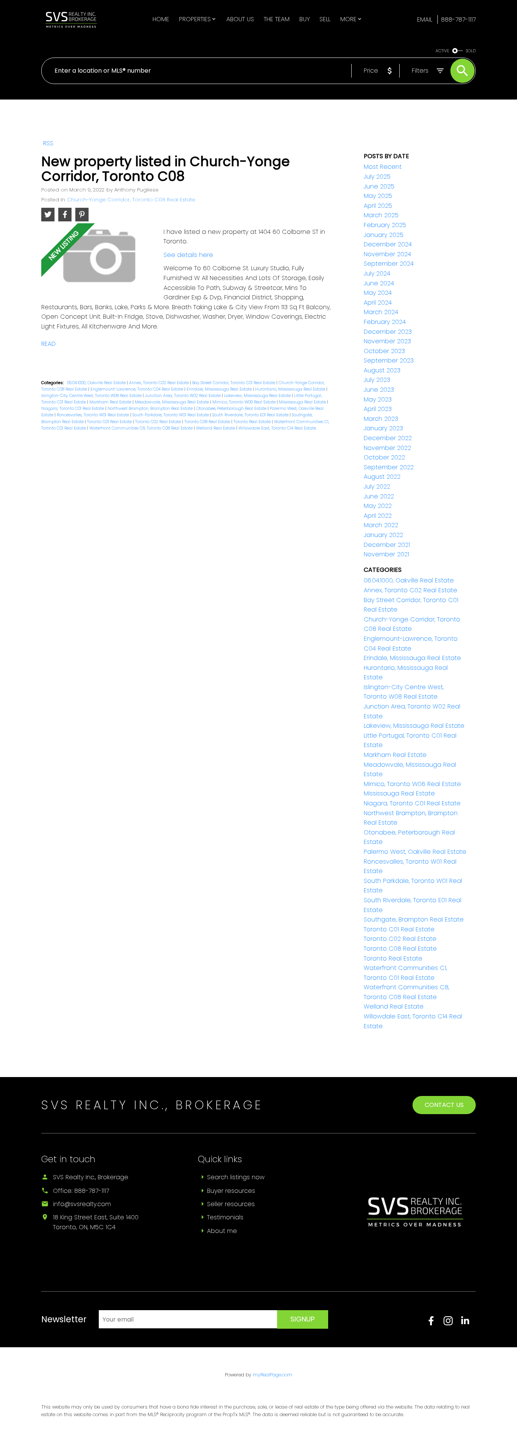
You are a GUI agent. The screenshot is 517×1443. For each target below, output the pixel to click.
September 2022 (389, 467)
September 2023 (389, 360)
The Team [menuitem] (277, 19)
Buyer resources (231, 1190)
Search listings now (236, 1177)
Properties (195, 19)
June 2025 (379, 186)
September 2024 (389, 263)
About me (222, 1231)
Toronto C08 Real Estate (207, 422)
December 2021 (387, 544)
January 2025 (383, 234)
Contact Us (444, 1105)
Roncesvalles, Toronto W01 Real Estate (93, 415)
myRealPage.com (272, 1374)
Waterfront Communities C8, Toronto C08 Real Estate (141, 428)
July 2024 (377, 273)
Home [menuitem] (161, 19)
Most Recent (383, 166)
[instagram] (452, 1323)
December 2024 (388, 244)
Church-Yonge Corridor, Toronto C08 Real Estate (131, 199)
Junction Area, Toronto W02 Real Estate (183, 395)
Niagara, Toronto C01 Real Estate (73, 408)
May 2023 (378, 399)
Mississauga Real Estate (303, 402)
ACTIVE (442, 51)
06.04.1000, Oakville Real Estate (97, 383)
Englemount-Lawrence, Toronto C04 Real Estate (137, 389)
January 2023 (383, 428)
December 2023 (388, 331)
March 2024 (381, 312)
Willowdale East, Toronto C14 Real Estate (277, 428)
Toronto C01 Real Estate (110, 422)
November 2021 (386, 554)
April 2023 (378, 409)
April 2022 (378, 515)
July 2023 (377, 379)
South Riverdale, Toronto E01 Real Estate (251, 415)
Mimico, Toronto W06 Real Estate (244, 402)
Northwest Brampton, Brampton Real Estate (150, 408)
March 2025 (381, 215)
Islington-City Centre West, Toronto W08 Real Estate (92, 395)
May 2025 (378, 195)
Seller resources (231, 1204)
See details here (188, 255)
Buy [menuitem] (304, 19)
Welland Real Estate (216, 428)
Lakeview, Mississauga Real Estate (258, 395)
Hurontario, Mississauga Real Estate (290, 389)
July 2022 (377, 486)
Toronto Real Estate (253, 422)
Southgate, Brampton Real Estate (414, 919)
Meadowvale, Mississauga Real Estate (172, 402)
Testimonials (225, 1217)
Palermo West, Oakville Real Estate (415, 851)
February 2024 (385, 322)
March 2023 (381, 418)
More (348, 19)
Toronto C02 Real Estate (158, 422)
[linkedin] (468, 1323)
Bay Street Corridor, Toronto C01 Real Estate (234, 383)
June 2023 (379, 389)
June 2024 (379, 283)
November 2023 (387, 341)
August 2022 (382, 476)
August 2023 (382, 370)
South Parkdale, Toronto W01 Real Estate (171, 415)
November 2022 (387, 448)
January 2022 (383, 535)
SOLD (471, 51)
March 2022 (381, 525)
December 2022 (388, 438)
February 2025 (385, 225)
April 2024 (378, 302)
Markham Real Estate (110, 402)
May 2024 (378, 292)
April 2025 (378, 205)
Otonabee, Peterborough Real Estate (232, 408)
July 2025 (377, 176)
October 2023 (384, 351)
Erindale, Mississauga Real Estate (220, 389)
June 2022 (379, 496)
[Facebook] (435, 1323)
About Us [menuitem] (240, 19)
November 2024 (387, 254)
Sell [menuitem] (324, 19)
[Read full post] (99, 258)
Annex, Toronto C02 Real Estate (159, 383)
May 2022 (378, 505)
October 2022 (384, 457)
